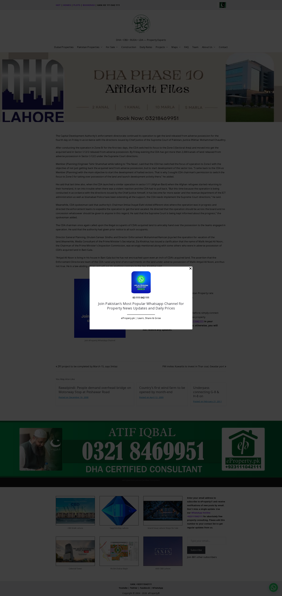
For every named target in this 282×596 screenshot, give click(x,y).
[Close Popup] (190, 269)
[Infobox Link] (141, 298)
